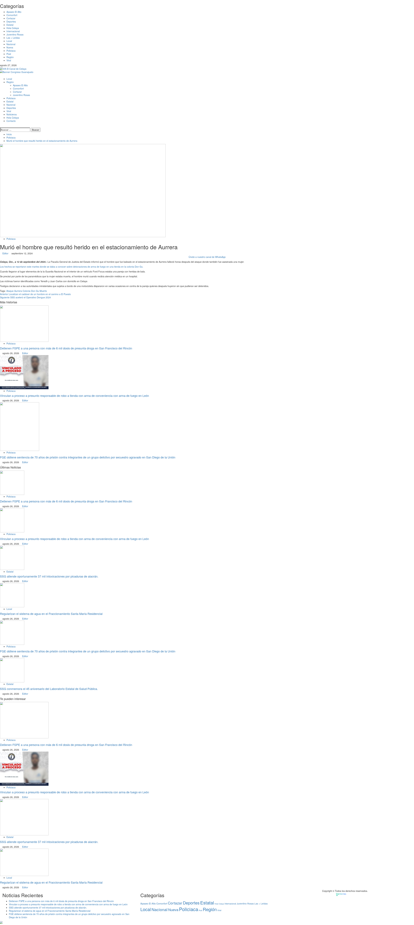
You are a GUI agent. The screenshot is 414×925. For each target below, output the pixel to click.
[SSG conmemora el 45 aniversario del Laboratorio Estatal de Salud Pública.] (12, 670)
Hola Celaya (12, 28)
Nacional (10, 44)
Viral (8, 60)
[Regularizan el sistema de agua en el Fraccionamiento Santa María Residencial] (12, 594)
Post (8, 53)
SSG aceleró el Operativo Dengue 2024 (25, 297)
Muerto (43, 290)
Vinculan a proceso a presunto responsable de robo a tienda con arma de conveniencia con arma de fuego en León (74, 395)
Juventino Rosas (14, 34)
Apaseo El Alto (13, 11)
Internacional (13, 31)
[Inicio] (1, 75)
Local (9, 41)
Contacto (11, 120)
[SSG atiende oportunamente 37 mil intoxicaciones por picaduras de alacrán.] (12, 557)
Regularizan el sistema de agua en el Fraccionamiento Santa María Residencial (51, 613)
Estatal (9, 24)
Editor (5, 253)
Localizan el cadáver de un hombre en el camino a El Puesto (35, 294)
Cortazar (10, 18)
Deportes (11, 21)
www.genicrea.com (357, 894)
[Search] (1, 125)
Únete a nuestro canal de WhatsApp (207, 257)
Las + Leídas (13, 37)
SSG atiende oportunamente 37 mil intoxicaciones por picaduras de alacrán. (49, 576)
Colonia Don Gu (31, 290)
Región (10, 57)
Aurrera (18, 290)
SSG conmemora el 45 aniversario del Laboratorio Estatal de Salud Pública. (49, 689)
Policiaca (11, 50)
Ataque (10, 290)
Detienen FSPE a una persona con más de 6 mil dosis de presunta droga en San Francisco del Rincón (67, 348)
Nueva (9, 47)
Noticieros (11, 114)
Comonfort (11, 15)
